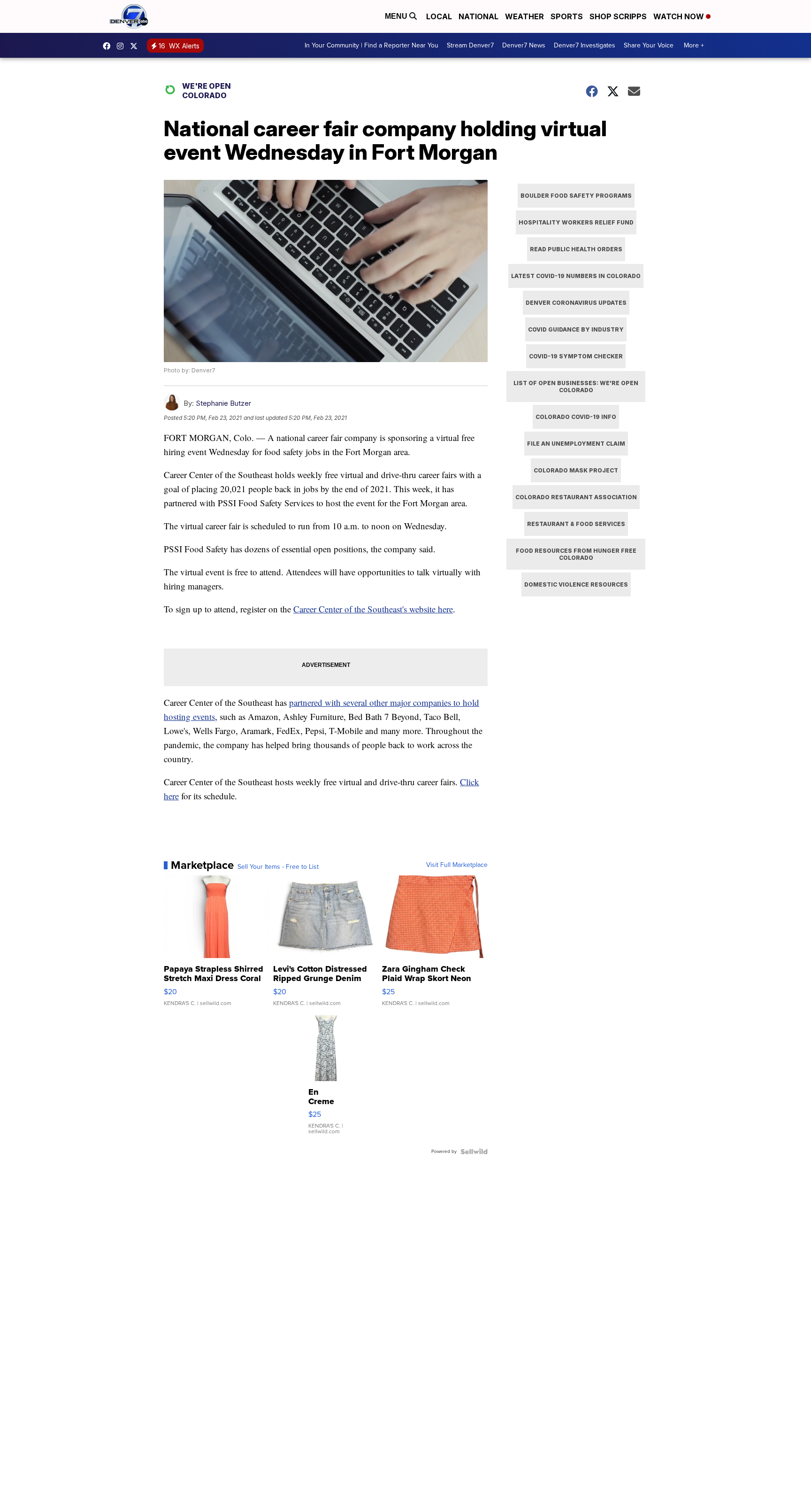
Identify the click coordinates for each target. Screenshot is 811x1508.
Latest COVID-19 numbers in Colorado (576, 275)
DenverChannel (136, 46)
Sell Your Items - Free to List (278, 867)
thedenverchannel (122, 46)
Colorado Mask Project (576, 470)
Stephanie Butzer (223, 403)
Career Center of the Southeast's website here (373, 609)
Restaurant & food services (576, 523)
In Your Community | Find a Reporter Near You (371, 45)
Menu (397, 16)
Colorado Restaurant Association (576, 497)
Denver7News (109, 46)
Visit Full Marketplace (457, 865)
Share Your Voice (648, 45)
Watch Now (679, 16)
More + (694, 45)
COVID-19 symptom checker (576, 356)
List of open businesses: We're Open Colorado (575, 386)
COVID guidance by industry (576, 329)
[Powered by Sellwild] (474, 1151)
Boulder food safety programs (576, 195)
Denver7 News (523, 45)
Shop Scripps (618, 16)
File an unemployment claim (576, 443)
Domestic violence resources (576, 584)
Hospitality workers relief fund (576, 222)
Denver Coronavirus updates (576, 302)
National (478, 16)
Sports (567, 16)
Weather (524, 16)
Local (439, 16)
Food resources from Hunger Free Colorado (576, 554)
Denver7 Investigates (584, 45)
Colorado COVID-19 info (576, 416)
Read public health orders (576, 249)
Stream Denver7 (470, 45)
